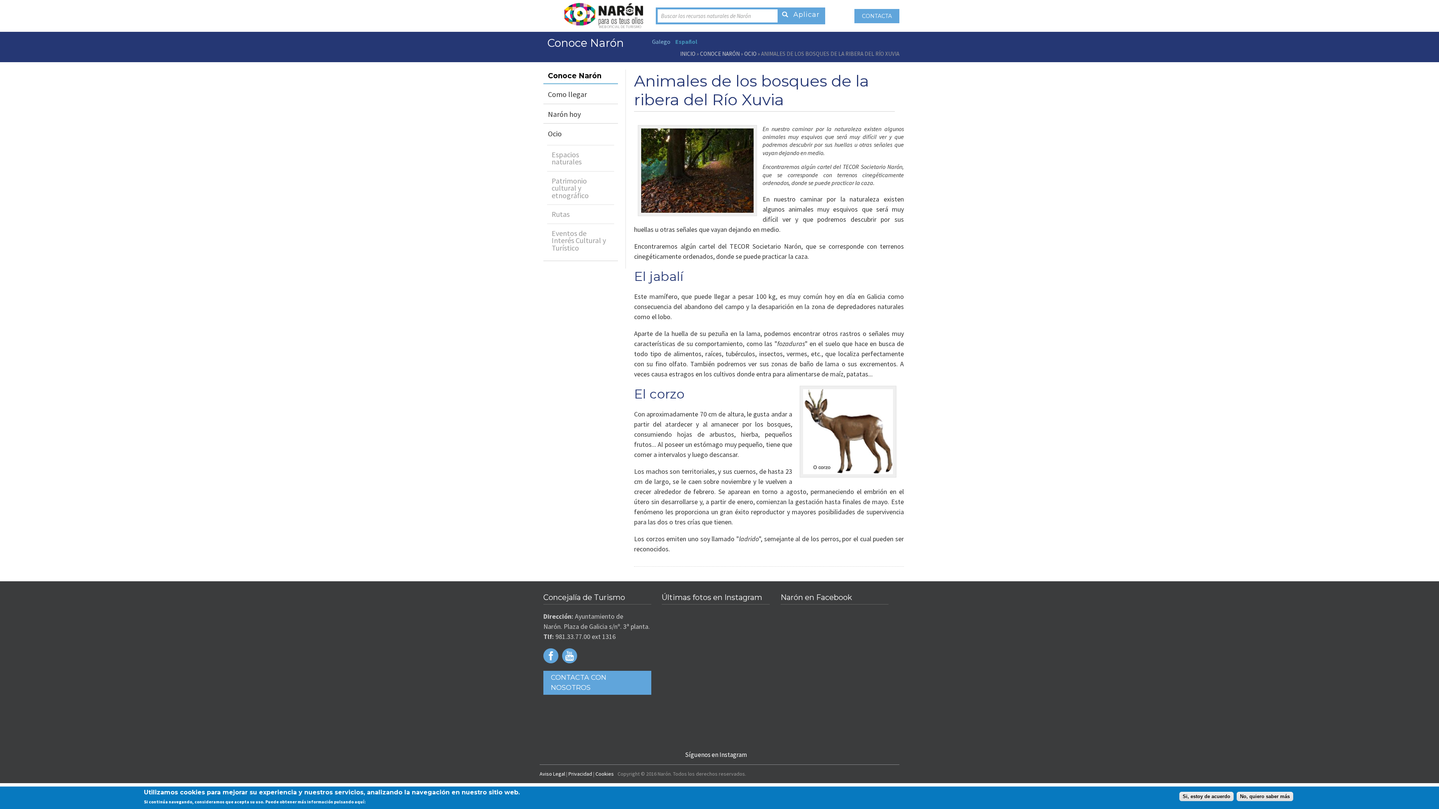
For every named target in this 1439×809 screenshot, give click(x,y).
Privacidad (580, 773)
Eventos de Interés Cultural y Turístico (579, 240)
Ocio (750, 53)
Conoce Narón (720, 53)
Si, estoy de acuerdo (1206, 796)
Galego (661, 41)
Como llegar (567, 94)
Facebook (550, 655)
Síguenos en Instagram (716, 755)
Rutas (561, 214)
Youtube (569, 655)
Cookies (604, 773)
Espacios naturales (567, 158)
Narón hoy (564, 114)
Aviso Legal (552, 773)
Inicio (688, 53)
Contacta (877, 16)
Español (686, 41)
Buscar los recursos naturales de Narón (706, 15)
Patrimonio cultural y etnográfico (570, 188)
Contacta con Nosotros (578, 682)
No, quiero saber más (1265, 796)
